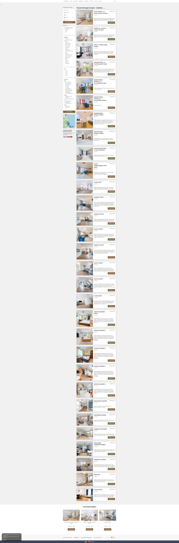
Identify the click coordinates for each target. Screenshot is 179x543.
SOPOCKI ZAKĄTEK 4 (100, 366)
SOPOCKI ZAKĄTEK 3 (99, 348)
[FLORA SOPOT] (85, 301)
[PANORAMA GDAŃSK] (85, 464)
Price (66, 19)
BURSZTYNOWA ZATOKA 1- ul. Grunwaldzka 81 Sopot (100, 81)
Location (66, 10)
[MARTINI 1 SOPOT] (85, 203)
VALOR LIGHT (97, 182)
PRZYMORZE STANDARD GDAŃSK (99, 443)
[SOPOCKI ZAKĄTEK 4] (85, 373)
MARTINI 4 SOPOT (99, 245)
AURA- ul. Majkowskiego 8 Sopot (100, 45)
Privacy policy (98, 537)
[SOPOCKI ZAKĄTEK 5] (85, 389)
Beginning (67, 12)
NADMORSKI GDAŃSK (100, 415)
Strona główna (66, 1)
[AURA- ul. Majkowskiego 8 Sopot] (85, 51)
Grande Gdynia (98, 489)
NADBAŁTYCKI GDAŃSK (100, 429)
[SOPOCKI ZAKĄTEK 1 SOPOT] (85, 318)
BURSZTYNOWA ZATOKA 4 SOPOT (99, 132)
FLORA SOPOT (98, 296)
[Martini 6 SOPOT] (85, 284)
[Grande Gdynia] (85, 494)
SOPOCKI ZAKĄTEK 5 (99, 384)
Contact (95, 1)
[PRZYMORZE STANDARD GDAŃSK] (85, 448)
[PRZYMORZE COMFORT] (85, 405)
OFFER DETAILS (112, 11)
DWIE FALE (97, 474)
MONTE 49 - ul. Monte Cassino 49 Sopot (100, 29)
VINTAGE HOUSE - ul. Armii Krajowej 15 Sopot (100, 63)
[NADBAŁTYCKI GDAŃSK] (85, 433)
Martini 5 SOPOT (98, 263)
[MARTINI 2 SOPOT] (85, 219)
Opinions (91, 1)
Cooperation (86, 1)
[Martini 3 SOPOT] (85, 234)
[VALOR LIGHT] (85, 187)
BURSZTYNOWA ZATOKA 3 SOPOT (99, 114)
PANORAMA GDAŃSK (100, 459)
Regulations (81, 1)
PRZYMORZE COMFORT (100, 401)
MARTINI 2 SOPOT (99, 214)
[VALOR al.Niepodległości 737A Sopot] (85, 170)
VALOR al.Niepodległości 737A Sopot (100, 165)
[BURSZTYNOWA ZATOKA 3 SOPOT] (85, 120)
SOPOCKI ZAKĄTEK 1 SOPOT (99, 312)
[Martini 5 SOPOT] (85, 268)
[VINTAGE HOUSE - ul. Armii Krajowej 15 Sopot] (85, 68)
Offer (71, 1)
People (66, 17)
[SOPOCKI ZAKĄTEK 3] (85, 355)
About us (99, 1)
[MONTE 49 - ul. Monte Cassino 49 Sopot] (85, 34)
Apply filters (69, 111)
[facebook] (108, 537)
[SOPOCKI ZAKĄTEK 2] (85, 337)
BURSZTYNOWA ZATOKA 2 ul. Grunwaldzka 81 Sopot (100, 98)
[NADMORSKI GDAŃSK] (85, 419)
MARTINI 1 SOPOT (99, 197)
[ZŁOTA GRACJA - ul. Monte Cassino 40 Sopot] (85, 17)
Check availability (69, 22)
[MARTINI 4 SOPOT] (85, 251)
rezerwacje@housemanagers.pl (86, 537)
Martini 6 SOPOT (98, 279)
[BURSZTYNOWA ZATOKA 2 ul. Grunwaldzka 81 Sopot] (85, 102)
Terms (95, 537)
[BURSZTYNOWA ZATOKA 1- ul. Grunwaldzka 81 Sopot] (85, 86)
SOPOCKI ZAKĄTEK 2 (99, 330)
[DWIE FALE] (85, 479)
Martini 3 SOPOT (98, 229)
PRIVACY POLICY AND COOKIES (13, 535)
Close (4, 539)
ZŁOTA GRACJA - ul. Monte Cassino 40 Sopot (100, 12)
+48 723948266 (76, 537)
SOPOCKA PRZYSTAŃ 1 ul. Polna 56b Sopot (100, 149)
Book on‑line (75, 1)
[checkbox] (69, 29)
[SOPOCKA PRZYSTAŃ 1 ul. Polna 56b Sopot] (85, 153)
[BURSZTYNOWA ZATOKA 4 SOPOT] (85, 137)
